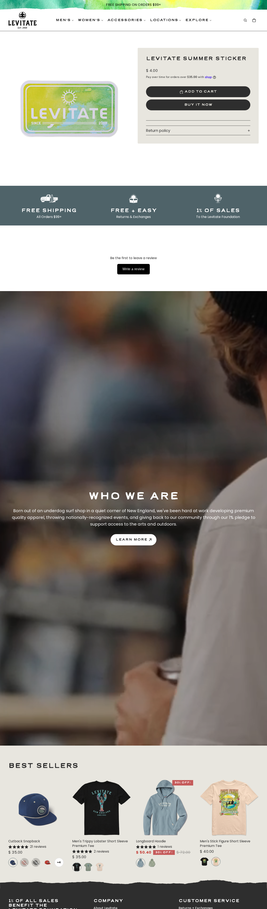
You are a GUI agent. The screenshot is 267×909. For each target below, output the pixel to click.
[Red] (24, 862)
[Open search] (245, 20)
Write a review (133, 269)
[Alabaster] (99, 867)
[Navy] (13, 862)
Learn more (131, 539)
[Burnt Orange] (47, 862)
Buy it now (198, 105)
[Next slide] (61, 807)
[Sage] (152, 862)
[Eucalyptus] (88, 867)
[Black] (35, 862)
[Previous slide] (14, 807)
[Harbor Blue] (140, 862)
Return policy (158, 130)
